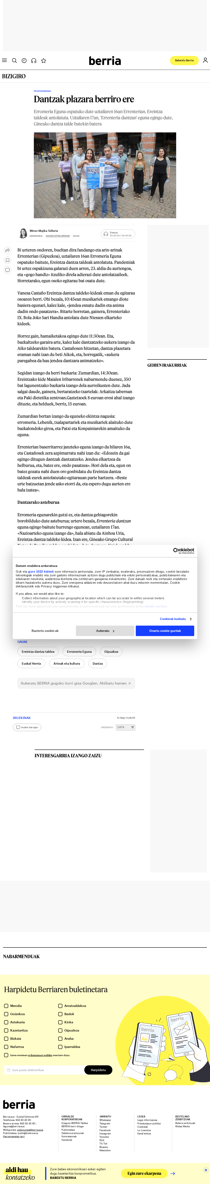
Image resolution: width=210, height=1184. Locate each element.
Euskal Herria (31, 663)
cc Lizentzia (144, 1130)
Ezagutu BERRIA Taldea (75, 1122)
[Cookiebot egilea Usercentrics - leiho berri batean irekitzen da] (176, 551)
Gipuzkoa (111, 651)
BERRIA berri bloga (72, 1126)
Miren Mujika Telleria (44, 230)
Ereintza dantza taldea (38, 651)
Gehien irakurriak (167, 365)
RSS (101, 1140)
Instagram (105, 1133)
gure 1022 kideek (41, 571)
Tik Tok (103, 1143)
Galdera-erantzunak (73, 1133)
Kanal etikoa (144, 1133)
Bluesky (103, 1146)
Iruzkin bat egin (29, 727)
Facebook (105, 1130)
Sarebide (67, 1139)
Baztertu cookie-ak (45, 630)
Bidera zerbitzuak (185, 1122)
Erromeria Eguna (79, 651)
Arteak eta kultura (67, 663)
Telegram (104, 1123)
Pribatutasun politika (149, 1123)
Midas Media (182, 1126)
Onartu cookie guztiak (165, 630)
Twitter (103, 1126)
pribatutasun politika (40, 1055)
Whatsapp (105, 1119)
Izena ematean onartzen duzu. (40, 1055)
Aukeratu (102, 630)
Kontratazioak (69, 1136)
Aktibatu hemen (113, 683)
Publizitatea (68, 1129)
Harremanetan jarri (14, 1136)
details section (156, 606)
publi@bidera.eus (28, 1133)
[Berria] (19, 1107)
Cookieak (142, 1126)
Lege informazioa (147, 1119)
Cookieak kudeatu (173, 619)
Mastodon (105, 1150)
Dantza (98, 663)
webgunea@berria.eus (30, 1129)
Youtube (104, 1136)
